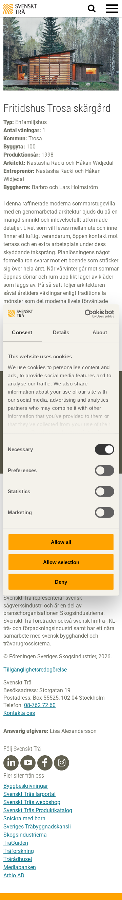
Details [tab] (61, 332)
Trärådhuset (17, 859)
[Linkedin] (11, 763)
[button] (112, 8)
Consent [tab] (22, 332)
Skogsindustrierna (25, 835)
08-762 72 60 (40, 705)
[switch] (104, 470)
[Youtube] (28, 763)
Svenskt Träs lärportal (29, 794)
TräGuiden (15, 843)
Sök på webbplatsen (96, 9)
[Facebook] (44, 763)
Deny (61, 582)
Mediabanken (19, 867)
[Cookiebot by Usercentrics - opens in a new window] (86, 313)
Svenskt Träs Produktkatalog (37, 810)
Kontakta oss (19, 713)
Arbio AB (13, 875)
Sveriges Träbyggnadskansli (37, 826)
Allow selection (61, 562)
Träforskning (18, 851)
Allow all (61, 542)
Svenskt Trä (20, 9)
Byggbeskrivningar (25, 786)
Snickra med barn (24, 818)
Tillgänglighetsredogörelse (35, 669)
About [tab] (100, 332)
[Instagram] (61, 763)
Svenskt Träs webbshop (31, 802)
